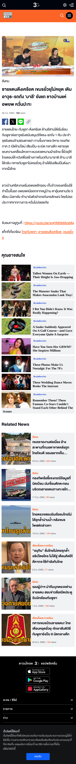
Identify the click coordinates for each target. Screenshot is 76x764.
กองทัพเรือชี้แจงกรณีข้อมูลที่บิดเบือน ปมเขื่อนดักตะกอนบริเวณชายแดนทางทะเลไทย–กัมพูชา (52, 484)
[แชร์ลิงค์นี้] (28, 122)
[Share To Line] (21, 122)
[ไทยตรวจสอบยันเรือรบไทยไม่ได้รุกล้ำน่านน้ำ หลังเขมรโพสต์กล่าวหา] (16, 521)
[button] (20, 56)
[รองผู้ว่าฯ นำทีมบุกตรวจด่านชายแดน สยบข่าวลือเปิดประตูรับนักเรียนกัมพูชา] (16, 594)
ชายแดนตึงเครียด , (50, 232)
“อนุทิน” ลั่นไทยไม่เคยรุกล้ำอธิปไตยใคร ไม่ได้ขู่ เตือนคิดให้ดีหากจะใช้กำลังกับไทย (52, 556)
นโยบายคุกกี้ (9, 748)
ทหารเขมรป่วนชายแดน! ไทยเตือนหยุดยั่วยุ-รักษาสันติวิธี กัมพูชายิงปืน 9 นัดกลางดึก (51, 628)
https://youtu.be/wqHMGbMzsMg (49, 223)
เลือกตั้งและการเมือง (42, 546)
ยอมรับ (38, 756)
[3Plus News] (11, 16)
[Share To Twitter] (13, 122)
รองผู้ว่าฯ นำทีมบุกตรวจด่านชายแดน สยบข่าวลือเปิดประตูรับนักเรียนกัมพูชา (52, 592)
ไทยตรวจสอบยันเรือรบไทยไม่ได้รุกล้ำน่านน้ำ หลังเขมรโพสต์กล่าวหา (52, 520)
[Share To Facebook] (5, 122)
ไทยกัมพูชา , (30, 232)
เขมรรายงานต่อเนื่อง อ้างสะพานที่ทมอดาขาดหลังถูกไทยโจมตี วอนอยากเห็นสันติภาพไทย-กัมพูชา (50, 447)
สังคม (35, 437)
